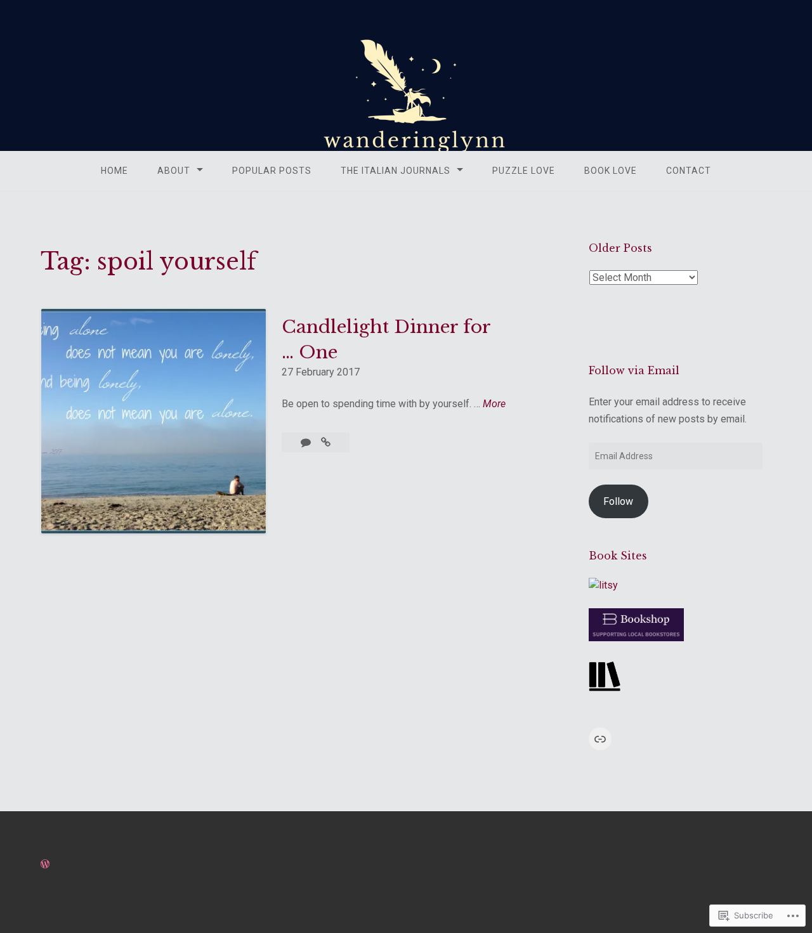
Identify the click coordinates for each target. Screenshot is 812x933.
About (173, 171)
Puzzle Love (523, 171)
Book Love (610, 171)
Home (114, 171)
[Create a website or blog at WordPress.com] (45, 864)
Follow (618, 501)
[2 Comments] (307, 442)
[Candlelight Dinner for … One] (325, 442)
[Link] (600, 738)
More (494, 404)
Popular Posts (271, 171)
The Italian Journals (395, 171)
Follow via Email (634, 370)
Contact (688, 171)
